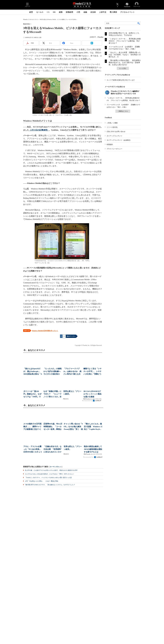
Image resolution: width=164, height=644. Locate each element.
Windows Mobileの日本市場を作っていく (45, 331)
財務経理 (69, 12)
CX (48, 12)
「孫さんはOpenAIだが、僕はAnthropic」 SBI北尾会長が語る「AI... (32, 371)
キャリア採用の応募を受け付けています (121, 80)
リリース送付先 (112, 127)
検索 (139, 23)
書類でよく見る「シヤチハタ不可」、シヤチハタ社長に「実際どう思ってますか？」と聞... (92, 371)
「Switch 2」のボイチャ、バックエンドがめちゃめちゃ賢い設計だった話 (48, 477)
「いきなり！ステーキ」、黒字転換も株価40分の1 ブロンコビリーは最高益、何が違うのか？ (125, 41)
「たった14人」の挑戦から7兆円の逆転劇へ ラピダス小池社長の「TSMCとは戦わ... (52, 371)
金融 (85, 12)
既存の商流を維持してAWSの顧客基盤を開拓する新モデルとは (93, 449)
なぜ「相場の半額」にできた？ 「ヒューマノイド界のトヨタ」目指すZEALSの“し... (52, 394)
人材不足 (102, 12)
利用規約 (110, 144)
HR (54, 12)
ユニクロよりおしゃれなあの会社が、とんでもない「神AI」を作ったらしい (49, 474)
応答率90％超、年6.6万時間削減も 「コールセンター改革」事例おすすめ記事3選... (53, 427)
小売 (78, 12)
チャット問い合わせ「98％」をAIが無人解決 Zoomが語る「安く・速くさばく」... (73, 427)
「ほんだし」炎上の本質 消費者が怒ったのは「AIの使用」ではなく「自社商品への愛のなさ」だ (125, 55)
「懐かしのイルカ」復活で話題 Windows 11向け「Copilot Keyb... (93, 426)
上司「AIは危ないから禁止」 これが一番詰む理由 (41, 481)
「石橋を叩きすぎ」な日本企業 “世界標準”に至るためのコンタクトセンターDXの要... (53, 449)
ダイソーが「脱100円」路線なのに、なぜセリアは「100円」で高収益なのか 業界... (32, 394)
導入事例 (113, 12)
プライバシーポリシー (114, 149)
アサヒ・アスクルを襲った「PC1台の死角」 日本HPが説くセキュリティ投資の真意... (33, 449)
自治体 (93, 12)
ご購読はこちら (123, 111)
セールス (39, 12)
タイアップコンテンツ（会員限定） (119, 140)
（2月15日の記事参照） (39, 130)
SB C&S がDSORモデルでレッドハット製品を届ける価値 (92, 394)
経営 (31, 12)
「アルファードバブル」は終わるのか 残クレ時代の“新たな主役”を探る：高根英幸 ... (72, 371)
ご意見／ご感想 (112, 123)
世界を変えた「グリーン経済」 (72, 392)
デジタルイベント (127, 12)
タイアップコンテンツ (114, 136)
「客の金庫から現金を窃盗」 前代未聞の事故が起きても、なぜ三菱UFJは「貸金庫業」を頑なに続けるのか (125, 62)
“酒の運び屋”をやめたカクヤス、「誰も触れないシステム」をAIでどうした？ (50, 485)
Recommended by (87, 400)
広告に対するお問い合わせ (116, 131)
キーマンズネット (56, 467)
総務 (61, 12)
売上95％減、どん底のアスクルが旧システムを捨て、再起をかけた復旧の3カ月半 (51, 470)
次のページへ (71, 336)
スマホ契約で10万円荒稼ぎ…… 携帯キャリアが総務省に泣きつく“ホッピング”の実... (32, 427)
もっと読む (122, 68)
